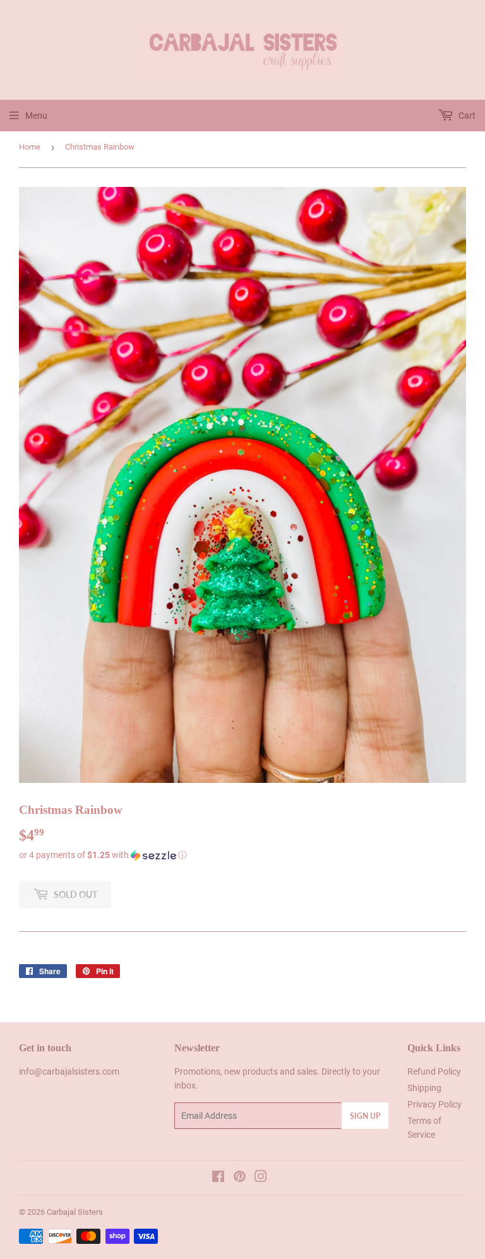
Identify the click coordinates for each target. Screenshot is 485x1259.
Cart (466, 115)
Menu (36, 115)
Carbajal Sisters (75, 1212)
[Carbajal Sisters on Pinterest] (239, 1178)
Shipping (424, 1088)
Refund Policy (434, 1071)
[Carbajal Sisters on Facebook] (218, 1178)
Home (29, 147)
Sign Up (365, 1116)
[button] (242, 855)
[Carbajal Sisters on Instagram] (260, 1178)
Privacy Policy (434, 1104)
